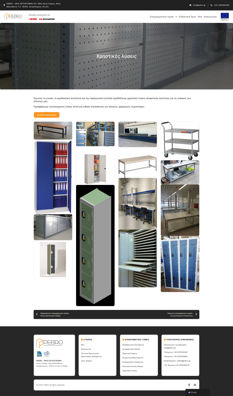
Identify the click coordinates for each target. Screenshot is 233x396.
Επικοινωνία (210, 16)
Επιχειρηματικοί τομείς (162, 16)
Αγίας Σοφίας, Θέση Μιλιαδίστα (49, 363)
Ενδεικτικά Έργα (187, 16)
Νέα (200, 16)
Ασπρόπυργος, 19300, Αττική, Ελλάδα (51, 366)
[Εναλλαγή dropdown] (176, 17)
